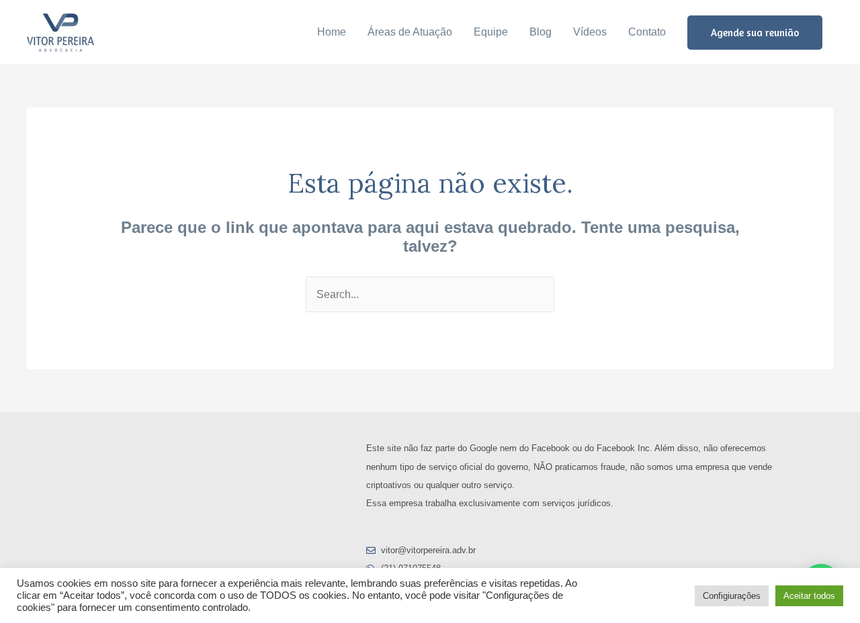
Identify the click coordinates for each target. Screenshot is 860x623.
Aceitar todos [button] (809, 596)
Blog (540, 32)
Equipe (491, 32)
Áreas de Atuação (410, 32)
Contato (647, 32)
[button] (754, 32)
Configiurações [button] (732, 596)
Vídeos (590, 32)
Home (331, 32)
